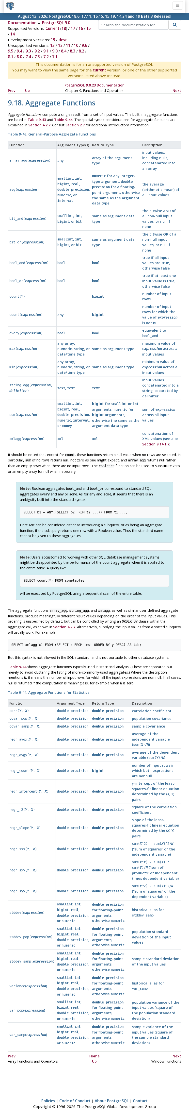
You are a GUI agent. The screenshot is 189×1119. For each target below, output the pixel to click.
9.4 (19, 51)
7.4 (28, 56)
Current (52, 28)
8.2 (81, 51)
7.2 (46, 56)
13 (52, 45)
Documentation (22, 22)
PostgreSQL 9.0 (56, 22)
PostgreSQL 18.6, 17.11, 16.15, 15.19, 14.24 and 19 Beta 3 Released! (110, 16)
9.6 (84, 45)
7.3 (37, 56)
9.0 (55, 51)
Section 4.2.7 (39, 125)
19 (53, 39)
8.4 (63, 51)
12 (60, 45)
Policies (48, 1100)
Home (94, 1056)
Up (27, 90)
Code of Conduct (75, 1100)
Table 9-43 (37, 119)
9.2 (37, 51)
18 (64, 28)
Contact (140, 1100)
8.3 (72, 51)
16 (81, 28)
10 (76, 45)
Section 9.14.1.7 (155, 444)
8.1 (10, 56)
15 (88, 28)
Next (177, 90)
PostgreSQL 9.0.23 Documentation (94, 85)
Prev (12, 90)
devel (63, 39)
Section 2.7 (75, 125)
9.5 (10, 51)
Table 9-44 (63, 119)
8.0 (19, 56)
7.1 (55, 56)
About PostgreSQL (112, 1100)
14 (12, 34)
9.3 (28, 51)
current (99, 70)
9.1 (46, 51)
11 (68, 45)
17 (73, 28)
